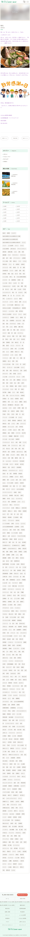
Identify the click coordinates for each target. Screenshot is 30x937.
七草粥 (19, 408)
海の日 (4, 330)
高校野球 (17, 439)
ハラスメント (11, 567)
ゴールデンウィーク (19, 661)
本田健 (14, 373)
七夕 (3, 327)
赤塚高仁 (23, 264)
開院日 (20, 298)
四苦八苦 (4, 451)
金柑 (10, 358)
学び (7, 380)
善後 (14, 570)
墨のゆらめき (22, 623)
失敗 (15, 764)
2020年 (4, 215)
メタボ (9, 586)
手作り (4, 367)
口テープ (8, 489)
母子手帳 (4, 392)
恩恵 (8, 804)
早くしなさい (21, 848)
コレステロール (19, 498)
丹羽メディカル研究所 (7, 314)
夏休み (4, 336)
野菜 (13, 654)
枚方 (16, 348)
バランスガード (23, 633)
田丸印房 (23, 339)
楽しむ (9, 361)
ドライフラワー (23, 611)
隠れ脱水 (4, 795)
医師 (15, 658)
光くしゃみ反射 (21, 745)
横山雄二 (22, 392)
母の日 (16, 302)
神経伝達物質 (5, 486)
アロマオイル (22, 255)
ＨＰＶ (18, 339)
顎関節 (15, 836)
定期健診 (11, 476)
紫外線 (12, 839)
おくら (9, 698)
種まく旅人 (17, 495)
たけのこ (4, 520)
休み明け (10, 670)
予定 (3, 298)
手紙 (13, 364)
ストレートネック (6, 508)
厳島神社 (4, 295)
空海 (9, 501)
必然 (21, 723)
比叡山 (24, 570)
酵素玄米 (12, 748)
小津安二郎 (5, 576)
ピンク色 (14, 736)
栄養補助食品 (12, 580)
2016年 (4, 221)
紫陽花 (8, 533)
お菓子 (24, 364)
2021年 (18, 212)
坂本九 (15, 511)
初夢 (16, 614)
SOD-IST (25, 314)
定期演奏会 (19, 620)
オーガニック (9, 367)
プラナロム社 (15, 576)
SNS (20, 567)
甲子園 (24, 289)
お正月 (24, 480)
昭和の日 (4, 423)
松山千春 (23, 433)
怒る (20, 692)
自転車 (12, 823)
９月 (17, 336)
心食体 (18, 564)
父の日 (4, 533)
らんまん (20, 417)
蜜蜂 (20, 302)
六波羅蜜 (8, 555)
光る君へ (16, 483)
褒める (22, 411)
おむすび (18, 580)
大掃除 (24, 770)
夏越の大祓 (16, 436)
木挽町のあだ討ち (6, 807)
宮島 (25, 292)
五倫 (16, 829)
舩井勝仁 (17, 264)
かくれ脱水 (10, 604)
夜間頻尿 (24, 767)
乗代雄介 (4, 517)
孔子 (8, 514)
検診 (24, 729)
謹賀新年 (9, 773)
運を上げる (11, 614)
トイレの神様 (21, 348)
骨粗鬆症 (8, 342)
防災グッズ (5, 542)
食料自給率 (20, 736)
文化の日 (13, 751)
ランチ (7, 758)
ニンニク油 (5, 283)
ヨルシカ (4, 501)
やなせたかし (18, 832)
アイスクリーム (14, 445)
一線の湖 (22, 861)
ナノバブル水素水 (6, 523)
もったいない (8, 461)
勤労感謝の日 (10, 405)
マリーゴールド (6, 389)
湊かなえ (23, 776)
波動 (3, 342)
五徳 (17, 639)
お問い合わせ (13, 248)
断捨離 (12, 679)
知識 (24, 320)
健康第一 (22, 601)
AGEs (13, 542)
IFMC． (15, 651)
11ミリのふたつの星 (6, 620)
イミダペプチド (16, 648)
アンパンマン (11, 832)
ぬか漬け (17, 801)
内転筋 (7, 455)
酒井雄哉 (19, 570)
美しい (12, 676)
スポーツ (11, 464)
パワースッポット (16, 258)
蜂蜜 (9, 273)
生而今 (13, 711)
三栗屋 (13, 555)
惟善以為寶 (5, 717)
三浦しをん (5, 626)
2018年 (4, 218)
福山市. (21, 476)
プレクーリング (22, 695)
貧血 (23, 448)
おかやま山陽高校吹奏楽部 (8, 526)
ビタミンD (5, 683)
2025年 (18, 206)
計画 (20, 458)
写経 (3, 870)
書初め (19, 614)
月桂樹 (19, 280)
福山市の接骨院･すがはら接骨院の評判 (10, 239)
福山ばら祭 (24, 676)
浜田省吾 (13, 451)
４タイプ (4, 333)
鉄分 (3, 758)
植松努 (11, 764)
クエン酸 (22, 648)
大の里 (12, 508)
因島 (20, 270)
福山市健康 (11, 717)
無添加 (21, 317)
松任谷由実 (22, 461)
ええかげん (15, 695)
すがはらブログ (6, 157)
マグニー (20, 314)
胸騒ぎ (9, 736)
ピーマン (4, 864)
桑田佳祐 (14, 420)
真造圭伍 (25, 626)
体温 (17, 654)
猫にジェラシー (6, 570)
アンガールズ (10, 857)
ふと (3, 386)
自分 (23, 414)
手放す (8, 745)
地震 (10, 542)
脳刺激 (11, 551)
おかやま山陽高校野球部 (18, 701)
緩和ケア (9, 795)
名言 (16, 426)
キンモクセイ (15, 461)
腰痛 (21, 555)
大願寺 (15, 551)
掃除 (18, 595)
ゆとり (16, 401)
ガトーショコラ (11, 426)
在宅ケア (13, 467)
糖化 (18, 530)
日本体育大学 (5, 270)
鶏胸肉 (10, 648)
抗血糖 (20, 792)
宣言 (9, 401)
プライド (14, 851)
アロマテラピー (13, 323)
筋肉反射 (4, 426)
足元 (11, 848)
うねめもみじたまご (6, 286)
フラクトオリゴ (14, 804)
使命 (8, 836)
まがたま (9, 336)
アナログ (4, 711)
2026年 (4, 206)
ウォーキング (14, 583)
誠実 (15, 783)
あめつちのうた (20, 451)
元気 (12, 448)
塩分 (13, 623)
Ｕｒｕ (23, 501)
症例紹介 (5, 161)
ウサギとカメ (12, 689)
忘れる (14, 595)
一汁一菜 (9, 695)
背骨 (10, 261)
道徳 (16, 311)
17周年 (18, 673)
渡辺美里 (4, 642)
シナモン (13, 423)
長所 (11, 561)
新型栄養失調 (5, 573)
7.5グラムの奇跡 (13, 617)
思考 (18, 330)
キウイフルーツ (11, 589)
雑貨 (11, 258)
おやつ (13, 714)
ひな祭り (14, 286)
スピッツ (4, 420)
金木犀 (14, 742)
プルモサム (5, 614)
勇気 (18, 383)
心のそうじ (23, 595)
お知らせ (5, 154)
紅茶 (3, 352)
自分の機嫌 (12, 829)
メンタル (4, 586)
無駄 (7, 767)
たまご (13, 498)
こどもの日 (5, 670)
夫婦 (11, 289)
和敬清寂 (9, 714)
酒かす (18, 776)
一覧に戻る (15, 138)
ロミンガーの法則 (6, 820)
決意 (24, 614)
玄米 (18, 670)
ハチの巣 (9, 430)
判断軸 (19, 789)
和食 (20, 654)
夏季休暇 (13, 704)
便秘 (21, 358)
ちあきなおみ (13, 673)
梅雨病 (13, 433)
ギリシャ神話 (5, 261)
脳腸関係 (17, 698)
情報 (3, 380)
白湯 (22, 754)
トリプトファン (17, 779)
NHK (25, 829)
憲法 (10, 826)
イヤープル (18, 433)
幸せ (15, 383)
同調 (16, 807)
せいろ (12, 608)
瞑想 (11, 370)
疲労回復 (24, 851)
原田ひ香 (21, 639)
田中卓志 (4, 857)
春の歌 (18, 667)
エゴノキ (15, 298)
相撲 (24, 267)
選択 (3, 323)
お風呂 (12, 348)
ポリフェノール (6, 848)
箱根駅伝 (4, 361)
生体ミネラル (5, 658)
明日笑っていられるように (14, 754)
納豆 (20, 445)
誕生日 (14, 267)
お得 (9, 536)
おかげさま (5, 408)
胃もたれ (8, 448)
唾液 (3, 489)
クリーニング (5, 267)
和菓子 (25, 842)
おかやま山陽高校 (20, 489)
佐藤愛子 (23, 545)
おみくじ (23, 773)
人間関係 (4, 845)
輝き (11, 592)
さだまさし (20, 292)
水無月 (17, 842)
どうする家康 (11, 417)
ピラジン (9, 864)
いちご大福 (5, 377)
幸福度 (13, 726)
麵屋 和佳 (21, 327)
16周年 (12, 523)
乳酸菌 (22, 598)
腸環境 (4, 480)
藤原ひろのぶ (17, 305)
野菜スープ (17, 352)
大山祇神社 (17, 526)
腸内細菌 (4, 558)
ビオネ (19, 804)
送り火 (7, 561)
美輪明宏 (22, 739)
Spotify (21, 573)
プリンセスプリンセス (19, 717)
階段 (3, 551)
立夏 (14, 380)
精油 (7, 323)
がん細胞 (23, 764)
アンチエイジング (6, 442)
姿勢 (3, 258)
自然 (15, 333)
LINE (10, 486)
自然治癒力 (5, 648)
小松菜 (11, 383)
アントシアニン (6, 839)
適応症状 (4, 252)
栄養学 (9, 558)
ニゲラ (7, 679)
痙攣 (20, 355)
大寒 (14, 601)
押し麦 (23, 664)
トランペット (5, 623)
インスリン (5, 661)
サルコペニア (8, 667)
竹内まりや (16, 573)
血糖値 (17, 411)
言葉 (22, 405)
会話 (11, 767)
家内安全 (4, 604)
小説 (3, 395)
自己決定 (16, 464)
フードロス (8, 654)
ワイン (10, 264)
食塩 (17, 623)
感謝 (20, 336)
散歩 (24, 270)
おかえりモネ (18, 320)
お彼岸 (16, 270)
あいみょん (20, 539)
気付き (4, 686)
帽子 (10, 267)
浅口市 (20, 533)
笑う (11, 598)
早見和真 (23, 530)
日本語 (4, 633)
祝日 (24, 273)
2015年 (18, 221)
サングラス (14, 745)
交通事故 (4, 598)
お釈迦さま (5, 842)
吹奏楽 (15, 492)
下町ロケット (5, 764)
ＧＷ (23, 295)
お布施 (25, 551)
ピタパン (22, 367)
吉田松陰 (15, 817)
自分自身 (9, 639)
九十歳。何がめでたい (12, 548)
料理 (17, 720)
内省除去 (22, 395)
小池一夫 (4, 458)
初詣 (13, 773)
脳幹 (16, 386)
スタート (9, 789)
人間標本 (4, 779)
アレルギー (13, 455)
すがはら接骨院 (6, 248)
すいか (12, 389)
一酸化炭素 (18, 814)
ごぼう (4, 804)
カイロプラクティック (13, 470)
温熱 (14, 486)
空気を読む (5, 720)
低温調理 (20, 626)
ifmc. (17, 633)
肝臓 (3, 654)
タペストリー (22, 720)
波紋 (9, 433)
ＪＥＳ (19, 261)
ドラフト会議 (5, 464)
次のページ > (25, 138)
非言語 (12, 792)
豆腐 (3, 679)
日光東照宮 (12, 320)
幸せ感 (19, 323)
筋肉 (3, 455)
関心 (13, 842)
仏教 (9, 704)
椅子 (7, 258)
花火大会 (22, 558)
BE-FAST (8, 498)
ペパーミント (5, 358)
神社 (20, 273)
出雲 (14, 339)
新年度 (9, 420)
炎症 (16, 676)
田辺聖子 (4, 589)
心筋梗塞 (18, 767)
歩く (10, 583)
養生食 (17, 854)
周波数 (9, 645)
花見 (11, 514)
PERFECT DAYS (24, 508)
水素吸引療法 (16, 786)
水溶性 (4, 664)
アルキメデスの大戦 (21, 536)
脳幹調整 (4, 255)
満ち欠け (4, 405)
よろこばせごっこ (6, 692)
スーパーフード (13, 776)
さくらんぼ (5, 439)
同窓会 (19, 511)
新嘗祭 (12, 352)
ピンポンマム (18, 589)
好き (14, 767)
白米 (15, 670)
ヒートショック (6, 348)
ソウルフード (11, 854)
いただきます (5, 776)
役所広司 (4, 511)
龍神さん (15, 261)
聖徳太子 (9, 851)
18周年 (7, 673)
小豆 (3, 448)
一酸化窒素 (13, 758)
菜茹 (3, 673)
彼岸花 (22, 455)
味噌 (8, 330)
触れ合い (16, 342)
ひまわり (20, 864)
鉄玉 (25, 754)
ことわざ (12, 480)
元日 (20, 480)
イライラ (22, 436)
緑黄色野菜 (14, 501)
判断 (17, 414)
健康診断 (13, 620)
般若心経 (8, 870)
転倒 (16, 448)
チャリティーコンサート (7, 492)
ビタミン (13, 489)
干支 (7, 320)
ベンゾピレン (17, 608)
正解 (22, 686)
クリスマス (5, 280)
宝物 (10, 720)
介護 (9, 458)
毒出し (11, 505)
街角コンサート (6, 748)
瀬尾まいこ (10, 511)
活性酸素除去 (13, 708)
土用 (24, 420)
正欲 (9, 467)
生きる (12, 398)
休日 (10, 726)
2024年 (4, 209)
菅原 (25, 286)
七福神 (6, 617)
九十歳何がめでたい (6, 545)
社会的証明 (14, 789)
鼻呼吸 (23, 814)
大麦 (19, 664)
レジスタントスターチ (9, 723)
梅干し (11, 277)
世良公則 (24, 548)
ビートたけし (20, 708)
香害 (7, 383)
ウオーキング (16, 505)
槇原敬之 (4, 601)
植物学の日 (20, 420)
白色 (11, 701)
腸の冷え (22, 857)
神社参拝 (20, 473)
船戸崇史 (21, 311)
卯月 (21, 514)
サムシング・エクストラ (7, 783)
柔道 (3, 667)
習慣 (17, 392)
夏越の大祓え (5, 539)
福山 (12, 273)
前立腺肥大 (8, 770)
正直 (18, 783)
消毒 (19, 252)
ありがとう (14, 536)
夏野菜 (15, 327)
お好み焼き (5, 854)
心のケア (19, 373)
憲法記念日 (5, 826)
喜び (9, 451)
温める (25, 401)
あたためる (12, 814)
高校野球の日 (16, 561)
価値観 (4, 714)
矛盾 (10, 373)
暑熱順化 (4, 433)
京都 (11, 339)
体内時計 (19, 658)
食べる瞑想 (14, 826)
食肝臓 (18, 704)
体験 (15, 289)
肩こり (12, 442)
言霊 (3, 320)
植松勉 (20, 761)
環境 (3, 383)
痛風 (25, 451)
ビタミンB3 (24, 748)
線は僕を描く (15, 861)
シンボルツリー (9, 298)
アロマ (9, 255)
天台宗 (10, 576)
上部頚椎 (19, 770)
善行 (6, 567)
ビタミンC (21, 751)
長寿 (22, 670)
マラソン (20, 798)
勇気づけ (22, 867)
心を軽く (19, 851)
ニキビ (11, 327)
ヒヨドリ (24, 386)
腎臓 (3, 770)
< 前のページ (4, 138)
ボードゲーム (20, 333)
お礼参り (19, 604)
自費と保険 (10, 252)
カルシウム (21, 811)
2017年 (18, 218)
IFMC (8, 633)
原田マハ (15, 811)
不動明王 (20, 551)
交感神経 (20, 823)
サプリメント (5, 476)
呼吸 (14, 330)
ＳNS (17, 567)
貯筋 (14, 667)
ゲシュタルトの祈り (20, 726)
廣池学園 (24, 308)
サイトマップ (22, 925)
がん (18, 764)
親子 (11, 473)
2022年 (4, 212)
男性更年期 (23, 783)
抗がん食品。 (5, 761)
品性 (18, 617)
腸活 (15, 729)
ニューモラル (11, 311)
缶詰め (4, 473)
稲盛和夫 (4, 401)
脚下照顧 (15, 848)
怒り (23, 692)
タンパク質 (19, 714)
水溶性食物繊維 (10, 664)
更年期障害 (19, 467)
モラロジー (5, 311)
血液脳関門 (19, 629)
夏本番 (15, 539)
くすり (10, 408)
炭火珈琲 (24, 542)
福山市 (4, 233)
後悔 (13, 698)
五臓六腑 (24, 511)
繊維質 (20, 401)
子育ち (8, 414)
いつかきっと (10, 642)
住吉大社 (17, 520)
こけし (17, 555)
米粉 (17, 361)
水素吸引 (24, 629)
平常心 (9, 711)
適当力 (21, 398)
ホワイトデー (5, 373)
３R (3, 461)
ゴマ (20, 486)
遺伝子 (7, 345)
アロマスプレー (15, 255)
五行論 (4, 414)
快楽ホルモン (20, 742)
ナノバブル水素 (14, 533)
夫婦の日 (12, 411)
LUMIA (21, 839)
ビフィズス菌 (16, 598)
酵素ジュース (15, 867)
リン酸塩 (9, 867)
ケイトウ (4, 867)
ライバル (18, 689)
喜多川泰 (22, 854)
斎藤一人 (4, 536)
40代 (3, 798)
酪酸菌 (22, 801)
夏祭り (17, 558)
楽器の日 (24, 679)
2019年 (18, 215)
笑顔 (3, 370)
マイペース (18, 345)
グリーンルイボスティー (21, 711)
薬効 (15, 604)
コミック (24, 302)
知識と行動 (20, 826)
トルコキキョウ (6, 355)
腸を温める (5, 861)
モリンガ (14, 314)
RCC (8, 411)
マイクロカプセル (6, 611)
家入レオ (4, 430)
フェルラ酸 (17, 857)
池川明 (25, 370)
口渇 (9, 445)
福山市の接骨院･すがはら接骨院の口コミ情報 (11, 236)
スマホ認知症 (15, 517)
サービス (23, 242)
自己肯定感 (5, 726)
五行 (13, 558)
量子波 (20, 386)
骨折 (19, 448)
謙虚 (10, 842)
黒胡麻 (11, 573)
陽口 (16, 442)
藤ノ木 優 (19, 729)
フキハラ (21, 807)
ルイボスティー (6, 317)
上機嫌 (10, 861)
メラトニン (24, 380)
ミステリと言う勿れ (6, 364)
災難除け (17, 773)
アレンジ (18, 377)
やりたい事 (5, 739)
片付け (4, 745)
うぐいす (24, 442)
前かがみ (4, 729)
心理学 (22, 383)
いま (12, 401)
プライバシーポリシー (21, 248)
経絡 (23, 651)
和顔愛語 (4, 704)
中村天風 (21, 426)
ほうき (17, 723)
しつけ (12, 355)
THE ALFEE (15, 683)
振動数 (25, 642)
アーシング (5, 417)
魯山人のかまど (6, 823)
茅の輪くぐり (5, 689)
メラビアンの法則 (6, 792)
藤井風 (16, 458)
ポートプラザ (21, 586)
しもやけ (15, 283)
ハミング (4, 817)
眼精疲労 (10, 786)
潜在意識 (4, 411)
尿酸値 (22, 667)
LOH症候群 (5, 786)
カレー (17, 317)
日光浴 (24, 832)
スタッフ (16, 245)
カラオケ (16, 476)
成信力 (13, 645)
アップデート (5, 829)
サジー (20, 636)
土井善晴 (4, 695)
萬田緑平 (15, 864)
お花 (18, 514)
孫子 (16, 679)
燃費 (22, 286)
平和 (7, 327)
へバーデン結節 (10, 305)
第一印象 (9, 845)
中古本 (14, 530)
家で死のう (22, 795)
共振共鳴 (4, 645)
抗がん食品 (12, 761)
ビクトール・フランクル (14, 395)
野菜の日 (22, 564)
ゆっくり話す (11, 439)
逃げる (20, 679)
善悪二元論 (14, 586)
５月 (11, 380)
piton (19, 542)
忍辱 (3, 555)
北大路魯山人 (17, 820)
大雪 (17, 601)
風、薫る (21, 829)
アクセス (22, 245)
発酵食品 (18, 380)
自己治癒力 (19, 645)
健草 (13, 720)
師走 (22, 352)
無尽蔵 (19, 817)
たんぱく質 (5, 583)
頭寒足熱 (18, 758)
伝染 (3, 767)
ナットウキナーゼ (18, 642)
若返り (19, 492)
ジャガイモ (10, 811)
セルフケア (23, 786)
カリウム (17, 523)
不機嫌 (22, 592)
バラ (19, 676)
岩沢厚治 (9, 742)
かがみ (16, 355)
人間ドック (5, 733)
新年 (8, 480)
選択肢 (4, 639)
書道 (19, 430)
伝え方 (4, 595)
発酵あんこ (18, 508)
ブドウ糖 (4, 751)
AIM (11, 570)
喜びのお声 (5, 159)
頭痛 (23, 252)
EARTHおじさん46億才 (7, 308)
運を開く (12, 801)
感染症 (24, 486)
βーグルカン (5, 495)
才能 (11, 836)
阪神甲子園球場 (6, 564)
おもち (4, 483)
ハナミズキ (18, 295)
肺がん (17, 611)
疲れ (16, 823)
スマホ (17, 364)
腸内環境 (11, 495)
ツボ (7, 651)
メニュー (4, 245)
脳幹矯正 (14, 770)
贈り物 (4, 789)
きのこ (4, 305)
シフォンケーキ (12, 377)
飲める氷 (4, 698)
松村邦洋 (22, 483)
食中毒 (4, 836)
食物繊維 (10, 436)
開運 (20, 442)
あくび (4, 514)
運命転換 (10, 683)
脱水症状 (4, 445)
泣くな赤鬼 (13, 564)
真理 (25, 686)
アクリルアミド (6, 608)
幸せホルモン (15, 370)
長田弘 (18, 455)
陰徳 (21, 517)
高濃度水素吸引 (6, 708)
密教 (3, 345)
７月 (23, 323)
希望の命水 (5, 264)
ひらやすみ (5, 629)
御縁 (23, 408)
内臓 (17, 423)
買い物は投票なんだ (16, 308)
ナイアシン (18, 748)
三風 (23, 689)
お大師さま (9, 595)
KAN (15, 592)
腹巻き (11, 651)
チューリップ (5, 302)
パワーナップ (22, 423)
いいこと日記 (5, 277)
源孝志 (12, 807)
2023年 (18, 209)
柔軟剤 (12, 611)
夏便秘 (11, 539)
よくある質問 (10, 245)
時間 (13, 361)
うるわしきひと (6, 676)
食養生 (19, 548)
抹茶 (16, 664)
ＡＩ (17, 358)
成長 (21, 842)
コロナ (15, 252)
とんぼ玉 (19, 289)
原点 (7, 386)
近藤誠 (9, 392)
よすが (19, 501)
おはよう (15, 430)
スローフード (19, 733)
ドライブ (15, 636)
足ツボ (16, 273)
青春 (23, 430)
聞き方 (4, 851)
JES (22, 280)
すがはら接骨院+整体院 (21, 277)
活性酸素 (12, 317)
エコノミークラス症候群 (7, 636)
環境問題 (15, 473)
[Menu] (27, 1)
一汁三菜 (24, 567)
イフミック (13, 633)
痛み (13, 292)
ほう (23, 305)
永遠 (18, 592)
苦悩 (7, 395)
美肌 (24, 636)
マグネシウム (5, 814)
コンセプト (14, 233)
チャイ (7, 352)
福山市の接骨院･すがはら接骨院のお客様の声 (11, 242)
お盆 (3, 561)
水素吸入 (16, 839)
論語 (13, 639)
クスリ (13, 392)
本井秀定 (4, 273)
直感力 (22, 389)
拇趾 (19, 651)
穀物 (24, 576)
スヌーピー (22, 330)
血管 (17, 480)
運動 (12, 458)
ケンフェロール (16, 845)
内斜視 (22, 617)
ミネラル (24, 261)
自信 (16, 761)
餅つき (10, 283)
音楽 (22, 283)
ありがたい (21, 683)
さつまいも (10, 779)
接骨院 (8, 233)
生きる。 (4, 742)
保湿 (3, 651)
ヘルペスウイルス (15, 686)
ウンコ (10, 629)
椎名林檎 (9, 517)
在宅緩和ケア (15, 795)
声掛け (6, 339)
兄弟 (21, 370)
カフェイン (5, 436)
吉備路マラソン (6, 801)
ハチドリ (11, 302)
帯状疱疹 (9, 686)
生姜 (9, 423)
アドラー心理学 (10, 483)
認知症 (20, 583)
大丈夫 (13, 414)
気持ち (24, 336)
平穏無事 (23, 580)
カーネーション (6, 592)
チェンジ (12, 345)
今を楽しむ (5, 832)
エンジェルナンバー (6, 292)
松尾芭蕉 (16, 398)
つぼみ (11, 658)
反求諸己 (9, 817)
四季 (7, 580)
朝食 (9, 751)
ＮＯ (24, 445)
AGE (15, 626)
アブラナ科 (10, 729)
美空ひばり (5, 470)
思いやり (7, 289)
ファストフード (12, 733)
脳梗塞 (4, 498)
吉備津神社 (14, 280)
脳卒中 (22, 495)
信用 (10, 530)
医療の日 (4, 467)
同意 (16, 389)
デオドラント (5, 530)
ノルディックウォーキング (11, 798)
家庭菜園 (4, 811)
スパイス (11, 270)
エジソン (21, 470)
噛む (19, 836)
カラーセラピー (6, 701)
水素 (14, 629)
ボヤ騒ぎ (4, 736)
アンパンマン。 (14, 692)
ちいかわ (13, 870)
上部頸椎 (23, 258)
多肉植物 (9, 601)
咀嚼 (7, 551)
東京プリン (5, 754)
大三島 (22, 526)
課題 (9, 333)
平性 (12, 820)
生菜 (25, 670)
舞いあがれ (17, 405)
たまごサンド (5, 505)
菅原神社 (11, 386)
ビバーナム (23, 523)
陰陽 (13, 336)
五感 (12, 342)
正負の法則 (16, 739)
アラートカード (11, 520)
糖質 (16, 792)
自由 (18, 286)
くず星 (23, 377)
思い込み (10, 739)
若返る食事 (11, 626)
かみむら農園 (16, 367)
